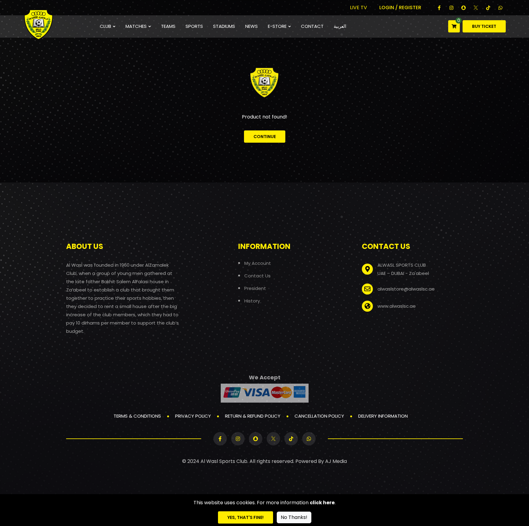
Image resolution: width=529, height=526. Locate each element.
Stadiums (224, 26)
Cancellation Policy (319, 416)
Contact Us (257, 275)
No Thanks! (294, 517)
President (255, 288)
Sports (194, 26)
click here (322, 502)
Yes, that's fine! (245, 517)
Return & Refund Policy (252, 416)
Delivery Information (383, 416)
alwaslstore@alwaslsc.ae (406, 289)
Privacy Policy (193, 416)
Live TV (358, 7)
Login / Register (400, 7)
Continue (264, 136)
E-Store (277, 26)
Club (105, 26)
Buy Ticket (484, 26)
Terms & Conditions (137, 416)
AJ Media (336, 461)
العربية (340, 26)
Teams (168, 26)
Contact (312, 26)
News (251, 26)
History (252, 301)
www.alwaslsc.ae (396, 306)
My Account (257, 263)
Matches (136, 26)
